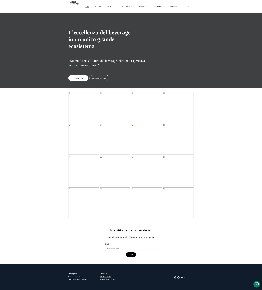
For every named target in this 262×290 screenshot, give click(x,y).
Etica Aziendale (143, 6)
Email (107, 244)
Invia (131, 254)
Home (87, 6)
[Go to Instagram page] (178, 277)
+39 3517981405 (105, 277)
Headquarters (126, 6)
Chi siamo (98, 6)
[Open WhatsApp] (256, 284)
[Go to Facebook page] (175, 277)
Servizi (109, 6)
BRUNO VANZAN (159, 6)
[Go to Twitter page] (185, 277)
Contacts (173, 6)
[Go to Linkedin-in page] (182, 277)
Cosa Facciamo (99, 78)
